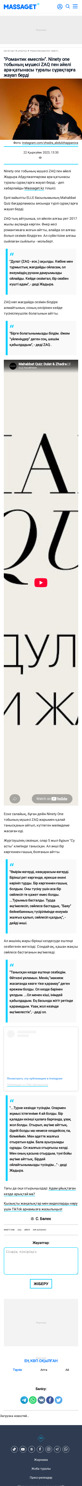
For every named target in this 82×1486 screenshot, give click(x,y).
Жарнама (41, 1460)
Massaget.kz (34, 188)
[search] (67, 6)
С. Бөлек (43, 1218)
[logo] (21, 6)
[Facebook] (40, 1449)
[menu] (75, 6)
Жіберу (41, 1284)
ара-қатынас (39, 1230)
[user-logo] (60, 8)
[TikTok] (14, 1449)
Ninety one (9, 1230)
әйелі (27, 1230)
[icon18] (41, 1440)
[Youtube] (23, 1449)
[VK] (31, 1449)
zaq (19, 1230)
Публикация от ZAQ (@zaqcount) (27, 1084)
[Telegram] (57, 1449)
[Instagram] (49, 1449)
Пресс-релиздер (41, 1477)
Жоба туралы (41, 1468)
